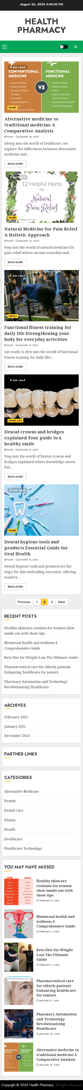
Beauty (10, 800)
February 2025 (16, 717)
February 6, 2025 (49, 931)
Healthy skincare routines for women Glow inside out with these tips (39, 631)
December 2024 (17, 735)
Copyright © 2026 (15, 1085)
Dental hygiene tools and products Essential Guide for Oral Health (36, 548)
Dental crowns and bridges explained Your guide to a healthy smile (34, 438)
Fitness (13, 316)
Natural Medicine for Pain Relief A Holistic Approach (40, 232)
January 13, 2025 (28, 559)
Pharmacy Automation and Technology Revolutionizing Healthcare (35, 684)
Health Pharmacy (41, 25)
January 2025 (15, 726)
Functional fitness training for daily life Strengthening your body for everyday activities (38, 333)
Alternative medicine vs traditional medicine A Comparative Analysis (31, 125)
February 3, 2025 (49, 965)
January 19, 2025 (28, 345)
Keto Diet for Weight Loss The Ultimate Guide (41, 657)
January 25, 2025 (28, 136)
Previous (24, 602)
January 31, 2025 (49, 1000)
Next (61, 602)
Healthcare (13, 839)
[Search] (75, 47)
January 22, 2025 (28, 240)
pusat (10, 136)
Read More (15, 164)
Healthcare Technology (23, 848)
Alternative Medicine (21, 791)
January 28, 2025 (49, 1034)
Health (12, 107)
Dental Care (15, 420)
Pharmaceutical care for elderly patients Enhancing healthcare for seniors (56, 988)
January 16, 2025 (28, 449)
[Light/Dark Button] (64, 47)
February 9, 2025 (49, 900)
